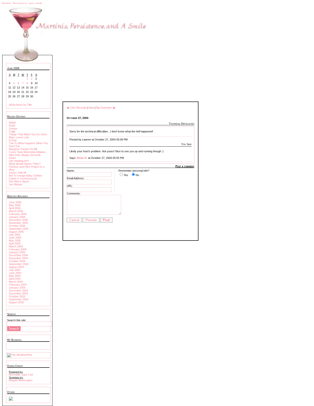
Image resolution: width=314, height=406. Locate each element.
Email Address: (75, 178)
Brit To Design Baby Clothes (25, 175)
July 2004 (14, 269)
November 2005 (18, 222)
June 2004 (15, 272)
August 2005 (16, 231)
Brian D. (82, 157)
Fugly (12, 131)
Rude (12, 125)
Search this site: (16, 320)
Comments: (73, 193)
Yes (126, 175)
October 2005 (17, 225)
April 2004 (15, 278)
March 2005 (16, 246)
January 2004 (17, 287)
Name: (71, 170)
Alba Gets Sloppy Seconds (25, 154)
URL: (70, 185)
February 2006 (17, 214)
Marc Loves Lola (19, 137)
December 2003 (18, 290)
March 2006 (16, 211)
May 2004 (15, 275)
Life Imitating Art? (19, 160)
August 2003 (16, 302)
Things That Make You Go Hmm (28, 134)
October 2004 (17, 261)
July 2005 (14, 234)
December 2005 (18, 219)
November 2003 (18, 293)
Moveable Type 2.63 (21, 374)
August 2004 (16, 267)
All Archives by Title (20, 104)
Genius (13, 128)
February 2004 (17, 284)
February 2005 (17, 249)
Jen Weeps (15, 184)
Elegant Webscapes (21, 380)
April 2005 (15, 243)
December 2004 (18, 255)
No (137, 175)
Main (91, 107)
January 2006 (17, 217)
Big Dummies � (105, 107)
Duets (12, 157)
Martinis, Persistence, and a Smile (22, 3)
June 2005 (15, 237)
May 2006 (15, 205)
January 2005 (17, 252)
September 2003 (18, 299)
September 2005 (18, 228)
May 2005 (15, 240)
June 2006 (15, 202)
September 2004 (18, 264)
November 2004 (18, 258)
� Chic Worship (76, 107)
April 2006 (15, 208)
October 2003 (17, 296)
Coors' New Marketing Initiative (27, 152)
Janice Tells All (17, 172)
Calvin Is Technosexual (23, 178)
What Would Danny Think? (24, 163)
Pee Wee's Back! (19, 181)
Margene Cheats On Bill (23, 149)
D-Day (13, 140)
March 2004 (16, 281)
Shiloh (12, 122)
